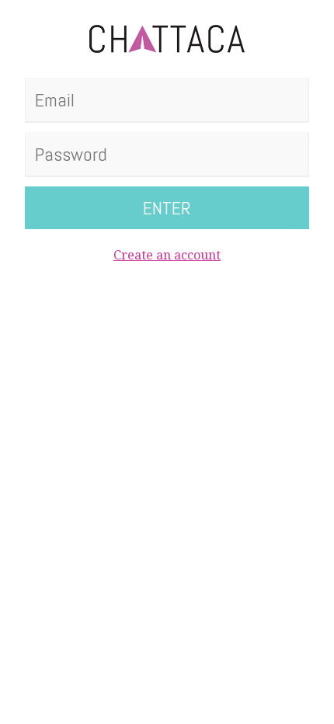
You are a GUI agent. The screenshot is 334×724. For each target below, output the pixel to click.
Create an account (167, 255)
